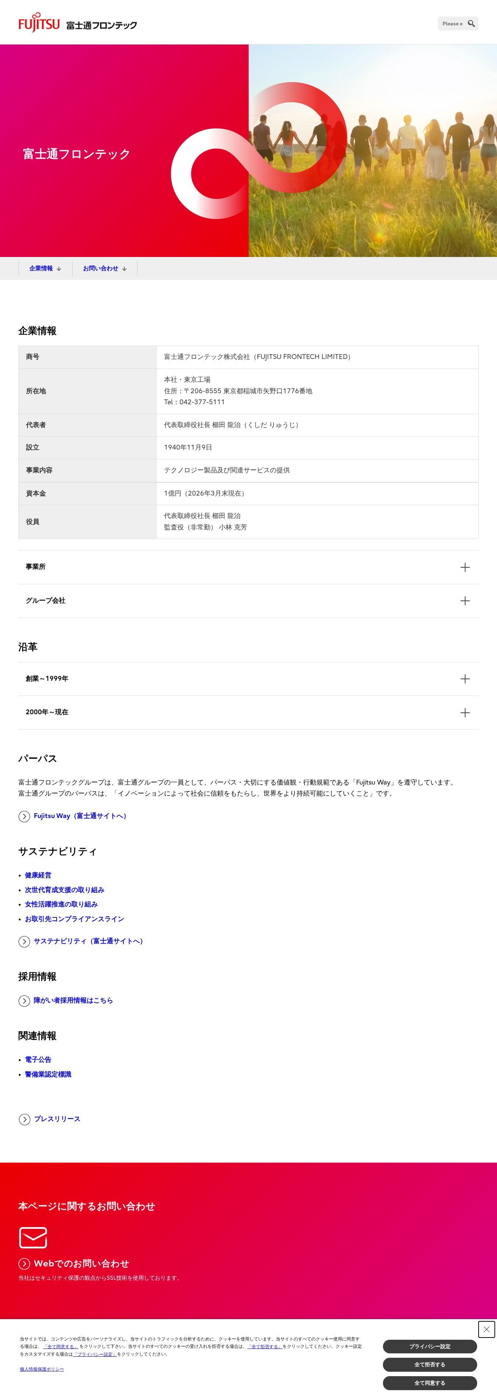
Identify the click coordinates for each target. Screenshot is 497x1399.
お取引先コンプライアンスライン (74, 919)
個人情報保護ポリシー (42, 1369)
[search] (471, 23)
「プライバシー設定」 (95, 1354)
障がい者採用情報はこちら (73, 1000)
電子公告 (38, 1060)
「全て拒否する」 (265, 1346)
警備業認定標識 (48, 1074)
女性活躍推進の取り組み (61, 904)
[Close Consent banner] (487, 1329)
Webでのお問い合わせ (82, 1263)
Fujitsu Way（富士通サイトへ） (82, 816)
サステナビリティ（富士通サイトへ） (90, 941)
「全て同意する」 (60, 1346)
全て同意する (430, 1383)
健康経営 (38, 875)
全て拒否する (430, 1364)
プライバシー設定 (430, 1346)
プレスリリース (57, 1119)
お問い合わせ (100, 268)
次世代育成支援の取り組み (64, 890)
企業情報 (41, 268)
